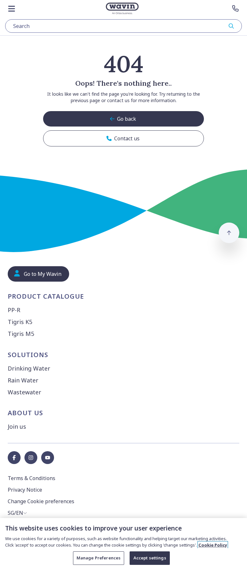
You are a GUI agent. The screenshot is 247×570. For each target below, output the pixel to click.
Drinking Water (29, 368)
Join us (17, 426)
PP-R (14, 310)
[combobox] (123, 26)
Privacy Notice (25, 489)
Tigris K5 (20, 322)
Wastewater (24, 392)
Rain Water (23, 380)
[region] (123, 544)
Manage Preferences (99, 558)
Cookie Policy (212, 545)
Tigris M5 (21, 334)
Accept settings (149, 558)
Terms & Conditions (31, 478)
